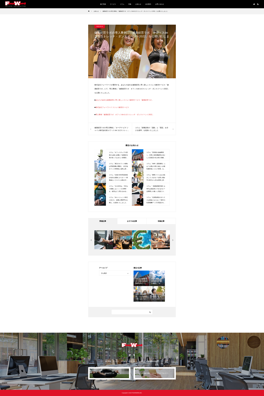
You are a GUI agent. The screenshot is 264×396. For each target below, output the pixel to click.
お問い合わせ (159, 4)
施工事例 (108, 361)
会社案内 (148, 4)
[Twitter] (254, 4)
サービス (113, 4)
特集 (129, 4)
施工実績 (103, 4)
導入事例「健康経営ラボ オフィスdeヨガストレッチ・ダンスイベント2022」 (124, 114)
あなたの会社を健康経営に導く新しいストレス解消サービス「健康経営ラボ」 (124, 100)
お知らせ (138, 4)
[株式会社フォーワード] (15, 4)
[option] (104, 239)
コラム (122, 4)
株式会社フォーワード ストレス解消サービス (112, 107)
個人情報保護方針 (153, 361)
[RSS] (258, 4)
